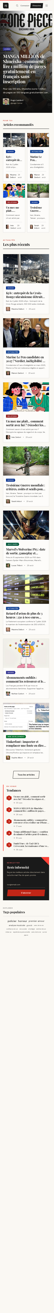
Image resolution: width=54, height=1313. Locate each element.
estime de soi (41, 929)
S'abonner (26, 892)
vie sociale (23, 929)
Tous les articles (26, 774)
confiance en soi (12, 929)
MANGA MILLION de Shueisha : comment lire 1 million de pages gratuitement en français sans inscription (29, 809)
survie (44, 932)
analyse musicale (17, 925)
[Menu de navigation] (46, 5)
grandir (29, 925)
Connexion (24, 5)
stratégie (31, 929)
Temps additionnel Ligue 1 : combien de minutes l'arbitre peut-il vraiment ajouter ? (31, 833)
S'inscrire (37, 5)
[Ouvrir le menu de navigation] (17, 5)
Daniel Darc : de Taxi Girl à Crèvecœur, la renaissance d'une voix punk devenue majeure (31, 844)
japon (26, 935)
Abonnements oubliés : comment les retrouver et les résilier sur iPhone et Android (31, 821)
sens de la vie (38, 925)
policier (12, 921)
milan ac (9, 932)
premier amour (36, 921)
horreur (22, 921)
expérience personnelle (21, 932)
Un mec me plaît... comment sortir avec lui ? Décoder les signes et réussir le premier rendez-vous (29, 797)
